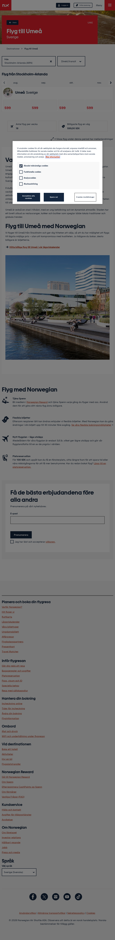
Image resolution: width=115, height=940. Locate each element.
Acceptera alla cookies (28, 197)
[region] (57, 172)
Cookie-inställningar (85, 197)
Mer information (53, 157)
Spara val (54, 197)
